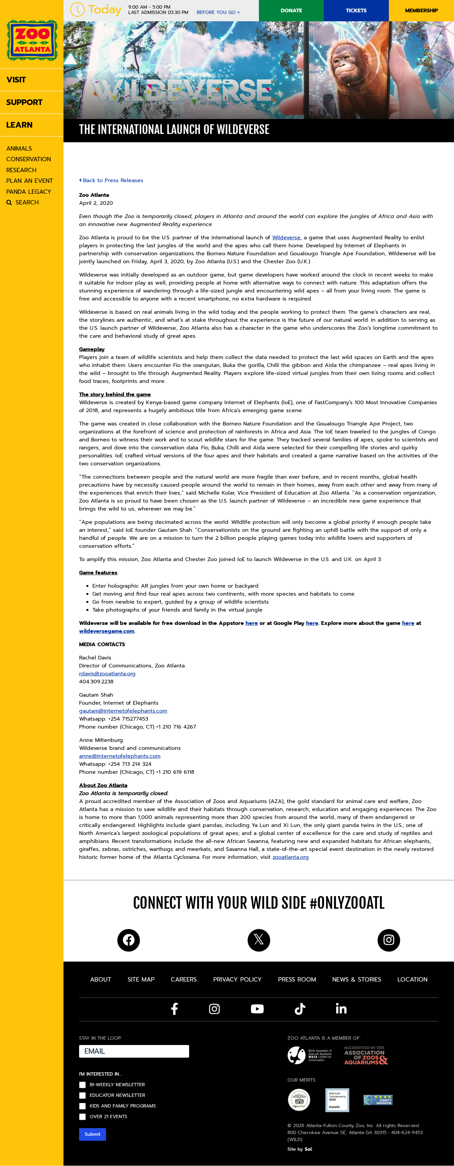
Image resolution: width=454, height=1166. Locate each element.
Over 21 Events (108, 1116)
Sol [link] (308, 1149)
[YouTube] (257, 1009)
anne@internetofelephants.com (120, 756)
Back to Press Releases (112, 180)
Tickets (356, 11)
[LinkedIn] (341, 1009)
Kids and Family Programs (123, 1106)
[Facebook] (174, 1009)
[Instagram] (214, 1009)
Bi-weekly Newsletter (117, 1085)
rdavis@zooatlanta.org (107, 674)
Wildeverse (286, 238)
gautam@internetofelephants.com (123, 711)
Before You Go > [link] (218, 12)
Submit (92, 1134)
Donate (291, 11)
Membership (421, 11)
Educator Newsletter (117, 1095)
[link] (32, 34)
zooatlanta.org (291, 857)
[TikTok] (300, 1009)
